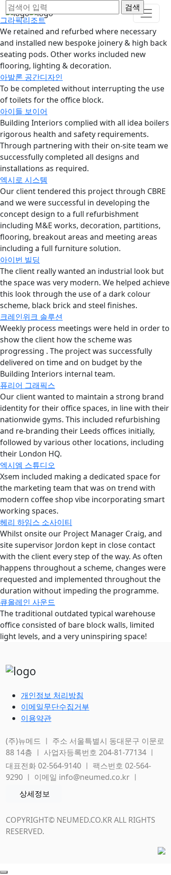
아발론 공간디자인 (31, 77)
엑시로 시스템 (24, 180)
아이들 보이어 (24, 111)
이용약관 (36, 718)
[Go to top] (4, 872)
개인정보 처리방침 (52, 695)
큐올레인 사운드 (27, 602)
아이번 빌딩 (20, 259)
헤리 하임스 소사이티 (36, 522)
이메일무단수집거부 (55, 706)
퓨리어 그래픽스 (27, 385)
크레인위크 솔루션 (31, 316)
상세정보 (34, 793)
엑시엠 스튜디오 (27, 465)
